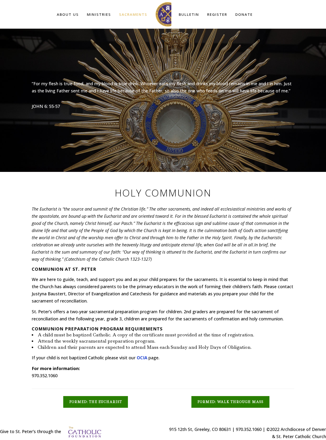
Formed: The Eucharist (95, 402)
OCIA (142, 357)
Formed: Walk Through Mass (230, 402)
